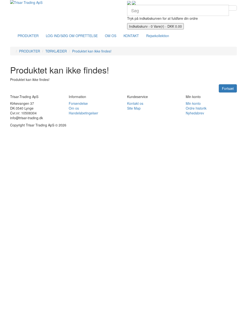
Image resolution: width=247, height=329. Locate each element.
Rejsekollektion (157, 35)
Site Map (134, 108)
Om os (74, 108)
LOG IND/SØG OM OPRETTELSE (72, 35)
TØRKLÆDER (56, 51)
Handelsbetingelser (83, 113)
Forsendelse (78, 103)
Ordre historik (196, 108)
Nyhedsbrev (195, 113)
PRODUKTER (28, 35)
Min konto (193, 103)
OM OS (110, 35)
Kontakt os (135, 103)
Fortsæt (228, 88)
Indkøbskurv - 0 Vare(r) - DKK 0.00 (155, 26)
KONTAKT (131, 35)
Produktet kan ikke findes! (91, 51)
